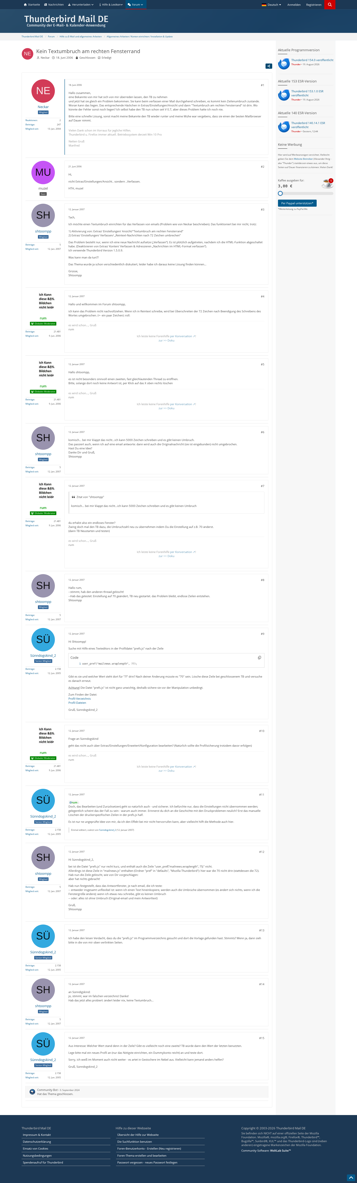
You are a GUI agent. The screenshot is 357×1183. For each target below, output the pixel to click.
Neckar (45, 57)
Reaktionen (31, 120)
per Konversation (181, 336)
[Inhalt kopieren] (259, 657)
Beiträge (29, 124)
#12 (261, 852)
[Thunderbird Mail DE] (178, 21)
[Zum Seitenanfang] (351, 1177)
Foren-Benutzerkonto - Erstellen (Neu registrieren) (149, 1148)
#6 (262, 432)
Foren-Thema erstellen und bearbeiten (141, 1155)
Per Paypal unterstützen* (297, 203)
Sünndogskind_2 (107, 829)
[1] (76, 664)
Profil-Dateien (77, 702)
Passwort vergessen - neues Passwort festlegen (147, 1162)
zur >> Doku (166, 340)
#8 (262, 580)
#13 (261, 930)
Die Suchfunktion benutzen (134, 1141)
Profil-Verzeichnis (79, 698)
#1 (262, 85)
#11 (261, 794)
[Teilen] (269, 66)
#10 (261, 731)
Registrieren (313, 4)
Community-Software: (266, 1150)
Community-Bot (47, 1090)
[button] (272, 4)
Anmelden (294, 4)
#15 (261, 1038)
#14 (261, 984)
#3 (262, 209)
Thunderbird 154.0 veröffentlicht (312, 60)
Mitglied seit (31, 128)
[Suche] (329, 4)
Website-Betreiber (303, 158)
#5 (262, 364)
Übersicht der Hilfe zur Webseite (138, 1135)
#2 (262, 166)
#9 (262, 634)
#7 (262, 486)
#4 (262, 296)
